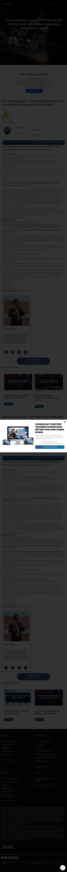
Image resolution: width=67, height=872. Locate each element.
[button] (64, 422)
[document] (33, 436)
